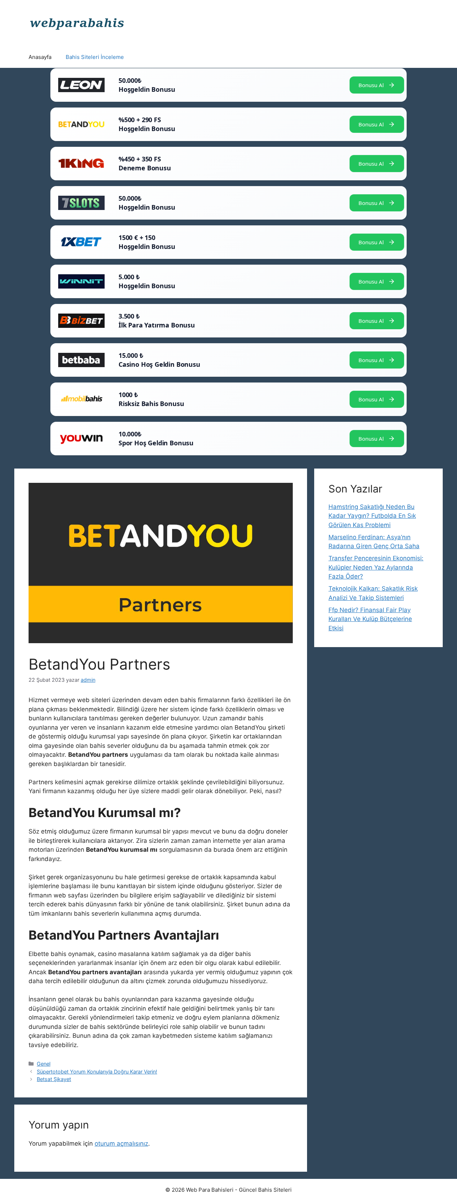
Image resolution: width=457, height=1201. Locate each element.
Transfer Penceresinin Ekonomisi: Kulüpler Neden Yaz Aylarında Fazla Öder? (375, 567)
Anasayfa (40, 57)
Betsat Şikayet (54, 1079)
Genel (43, 1064)
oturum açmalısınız (121, 1143)
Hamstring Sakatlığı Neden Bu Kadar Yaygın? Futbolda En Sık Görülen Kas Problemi (372, 516)
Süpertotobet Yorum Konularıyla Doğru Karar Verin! (97, 1072)
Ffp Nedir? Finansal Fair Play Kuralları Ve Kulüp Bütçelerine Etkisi (370, 619)
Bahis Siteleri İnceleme (95, 57)
